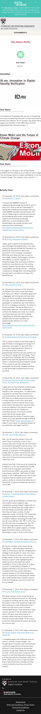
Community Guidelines (20, 707)
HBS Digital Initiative (11, 8)
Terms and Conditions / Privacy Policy (20, 705)
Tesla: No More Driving (13, 285)
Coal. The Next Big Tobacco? (15, 435)
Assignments (20, 33)
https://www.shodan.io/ (24, 421)
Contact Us (20, 710)
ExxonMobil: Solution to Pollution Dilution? (21, 542)
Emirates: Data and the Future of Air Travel (21, 337)
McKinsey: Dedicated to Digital (16, 239)
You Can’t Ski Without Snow (15, 591)
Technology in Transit (13, 198)
